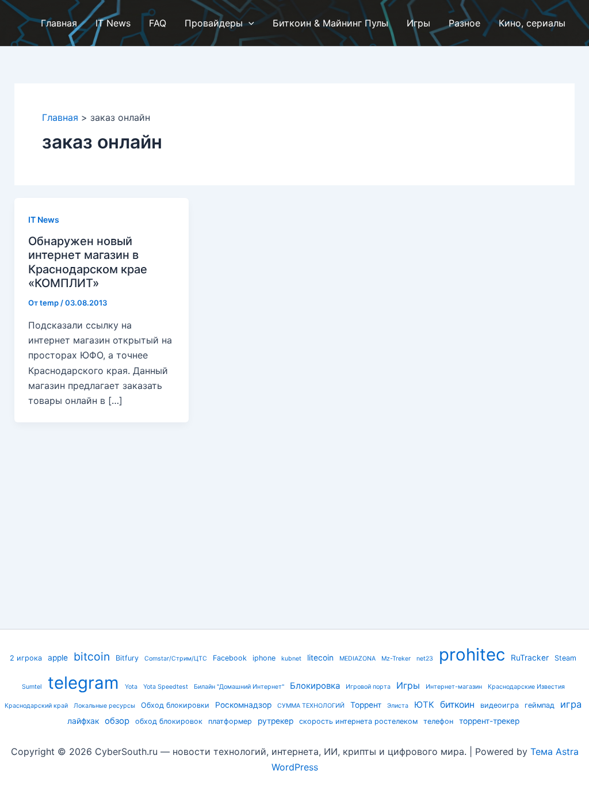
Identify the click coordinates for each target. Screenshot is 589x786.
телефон (438, 721)
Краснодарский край (36, 705)
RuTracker (530, 657)
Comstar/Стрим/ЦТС (175, 658)
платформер (230, 721)
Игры (408, 685)
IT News (43, 219)
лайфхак (83, 721)
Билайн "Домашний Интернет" (239, 686)
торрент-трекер (489, 721)
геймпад (539, 705)
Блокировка (315, 686)
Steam (565, 658)
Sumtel (32, 686)
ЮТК (424, 705)
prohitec (472, 654)
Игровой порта (368, 686)
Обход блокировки (175, 705)
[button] (248, 23)
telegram (83, 683)
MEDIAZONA (357, 658)
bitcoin (92, 656)
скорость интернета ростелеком (358, 721)
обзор (117, 721)
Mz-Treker (396, 658)
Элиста (397, 705)
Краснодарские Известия (526, 686)
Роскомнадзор (243, 704)
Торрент (365, 704)
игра (571, 704)
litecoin (320, 657)
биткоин (457, 704)
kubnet (291, 658)
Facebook (230, 658)
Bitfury (127, 658)
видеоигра (499, 705)
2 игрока (26, 658)
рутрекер (275, 721)
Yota (131, 686)
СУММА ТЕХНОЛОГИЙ (311, 705)
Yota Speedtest (165, 686)
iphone (264, 658)
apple (58, 657)
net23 (424, 658)
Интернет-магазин (454, 686)
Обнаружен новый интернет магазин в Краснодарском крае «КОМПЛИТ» (87, 262)
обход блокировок (168, 721)
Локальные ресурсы (104, 705)
